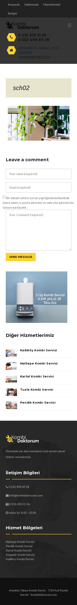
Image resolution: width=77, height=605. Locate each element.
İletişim (12, 13)
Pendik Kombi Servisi (38, 402)
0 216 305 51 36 (32, 35)
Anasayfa (14, 4)
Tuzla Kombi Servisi (36, 389)
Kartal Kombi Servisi (37, 376)
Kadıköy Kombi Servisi (38, 350)
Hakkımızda (31, 4)
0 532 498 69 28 (33, 39)
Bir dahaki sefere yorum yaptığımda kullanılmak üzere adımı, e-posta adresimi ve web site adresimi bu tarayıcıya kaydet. (38, 202)
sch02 (21, 87)
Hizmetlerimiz (51, 4)
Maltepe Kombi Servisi (39, 363)
